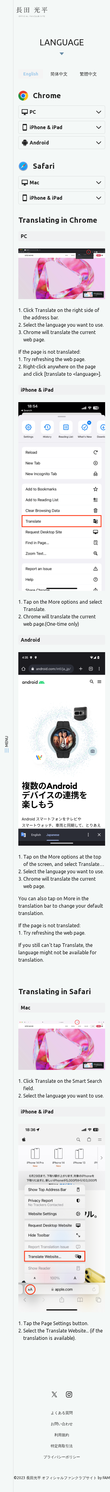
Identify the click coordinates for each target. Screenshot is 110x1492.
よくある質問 (62, 1413)
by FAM (104, 1478)
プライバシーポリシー (61, 1457)
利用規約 (61, 1435)
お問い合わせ (62, 1424)
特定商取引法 (62, 1446)
